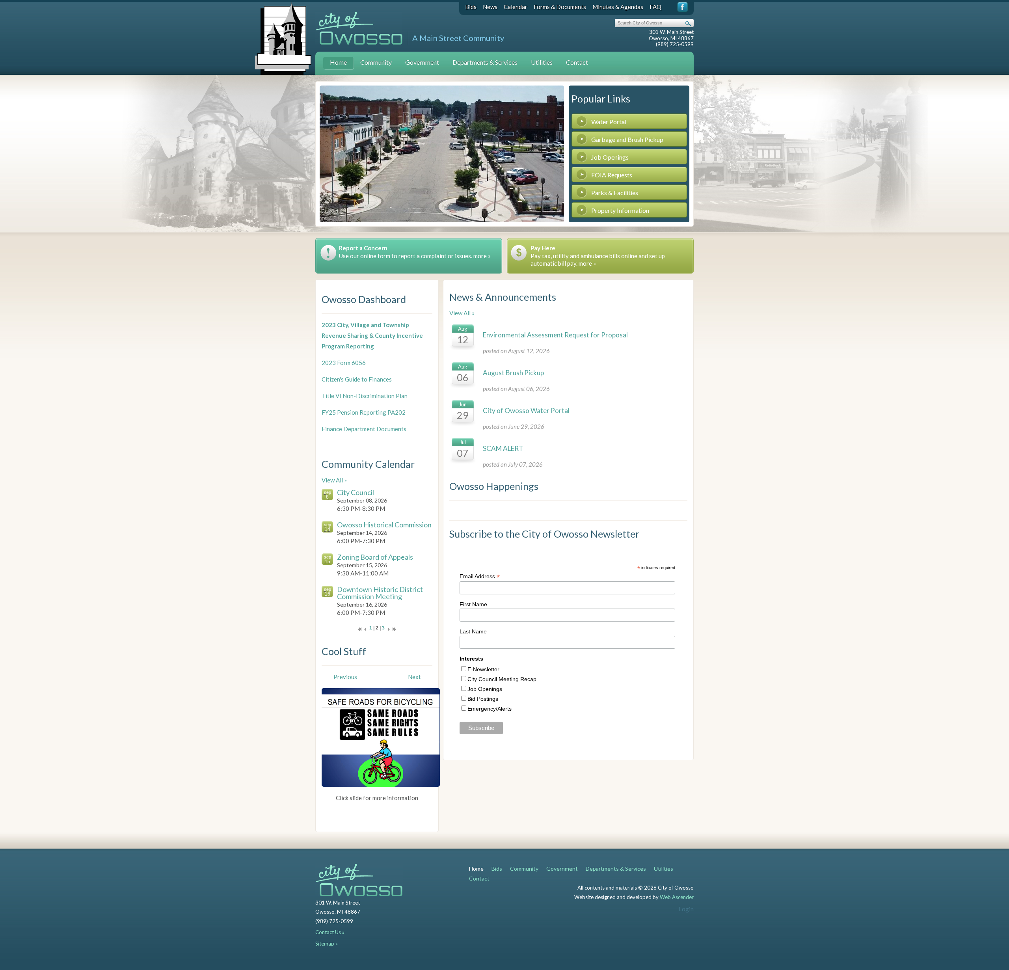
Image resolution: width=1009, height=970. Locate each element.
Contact (577, 62)
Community (376, 62)
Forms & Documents (560, 6)
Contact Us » (329, 932)
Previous (345, 676)
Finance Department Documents (364, 428)
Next (414, 676)
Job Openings (610, 157)
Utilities (542, 62)
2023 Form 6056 (344, 362)
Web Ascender (677, 897)
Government (422, 62)
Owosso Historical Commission (384, 524)
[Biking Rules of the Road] (381, 736)
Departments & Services (485, 62)
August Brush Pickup (513, 373)
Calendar (515, 6)
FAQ (655, 6)
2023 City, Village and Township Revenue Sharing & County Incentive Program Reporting (372, 335)
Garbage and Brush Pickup (627, 139)
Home (338, 62)
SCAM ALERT (503, 448)
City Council (355, 492)
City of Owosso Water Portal (526, 410)
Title (328, 395)
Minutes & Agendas (617, 6)
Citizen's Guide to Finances (357, 379)
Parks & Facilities (614, 192)
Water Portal (608, 121)
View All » (334, 480)
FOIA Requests (611, 175)
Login (686, 908)
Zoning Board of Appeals (375, 557)
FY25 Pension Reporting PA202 (364, 412)
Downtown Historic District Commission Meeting (380, 593)
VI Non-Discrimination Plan (371, 395)
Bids (471, 6)
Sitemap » (326, 943)
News (490, 6)
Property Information (620, 210)
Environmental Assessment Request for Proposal (555, 335)
